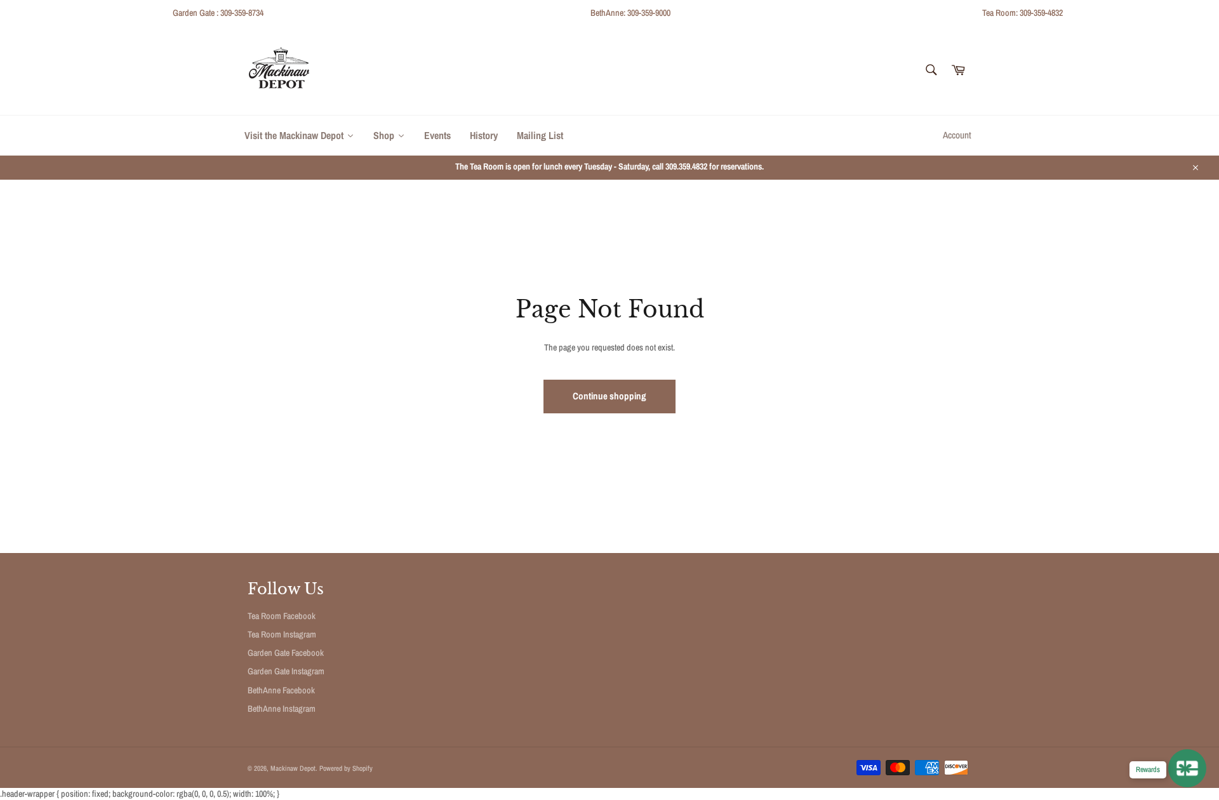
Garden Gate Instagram (286, 671)
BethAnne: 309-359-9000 (630, 12)
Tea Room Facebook (282, 616)
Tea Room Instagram (282, 634)
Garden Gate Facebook (286, 652)
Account (957, 135)
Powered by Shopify (346, 768)
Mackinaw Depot (293, 768)
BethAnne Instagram (282, 708)
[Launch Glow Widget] (1187, 768)
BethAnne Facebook (281, 690)
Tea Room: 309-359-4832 (1022, 12)
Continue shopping (609, 396)
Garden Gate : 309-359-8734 (218, 12)
